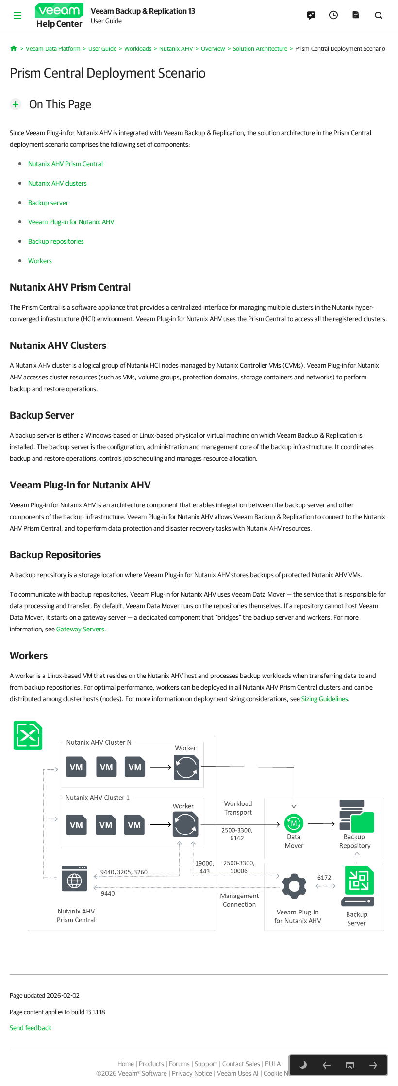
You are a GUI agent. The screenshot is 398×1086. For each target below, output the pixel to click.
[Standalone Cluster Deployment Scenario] (373, 1065)
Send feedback (30, 1028)
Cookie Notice (283, 1073)
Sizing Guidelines (324, 699)
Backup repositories (56, 241)
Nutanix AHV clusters (57, 183)
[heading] (199, 287)
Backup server (48, 202)
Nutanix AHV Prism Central (65, 164)
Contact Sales (241, 1064)
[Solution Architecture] (326, 1065)
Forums (179, 1064)
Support (206, 1064)
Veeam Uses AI (238, 1073)
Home (125, 1064)
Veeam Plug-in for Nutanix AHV (71, 222)
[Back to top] (350, 1065)
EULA (273, 1064)
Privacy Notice (192, 1073)
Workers (40, 261)
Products (151, 1064)
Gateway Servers (80, 629)
